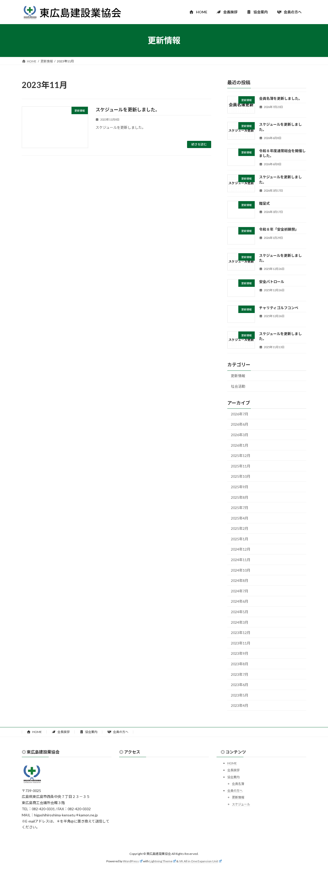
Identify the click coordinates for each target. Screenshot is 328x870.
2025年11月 (240, 466)
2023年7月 (239, 674)
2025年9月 (239, 487)
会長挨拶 (63, 732)
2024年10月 (240, 570)
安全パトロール (271, 281)
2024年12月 (240, 549)
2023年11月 (240, 643)
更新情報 (238, 376)
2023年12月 (240, 632)
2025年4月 (239, 518)
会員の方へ (120, 732)
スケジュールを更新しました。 (128, 109)
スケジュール (241, 804)
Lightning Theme (160, 861)
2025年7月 (239, 507)
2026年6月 (239, 424)
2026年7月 (239, 414)
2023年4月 (239, 705)
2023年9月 (239, 653)
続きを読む (199, 144)
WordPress (131, 861)
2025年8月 (239, 497)
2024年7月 (239, 591)
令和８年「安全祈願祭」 (279, 229)
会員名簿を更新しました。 (280, 98)
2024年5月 (239, 612)
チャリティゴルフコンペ (278, 307)
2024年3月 (239, 622)
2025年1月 (239, 538)
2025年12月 (240, 455)
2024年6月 (239, 601)
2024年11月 (240, 560)
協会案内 (91, 732)
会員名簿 (238, 784)
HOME (37, 732)
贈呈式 (264, 203)
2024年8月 (239, 580)
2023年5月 (239, 695)
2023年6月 (239, 684)
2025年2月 (239, 528)
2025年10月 (240, 476)
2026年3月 (239, 435)
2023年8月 (239, 664)
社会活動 (238, 386)
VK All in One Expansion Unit (198, 861)
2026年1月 (239, 445)
